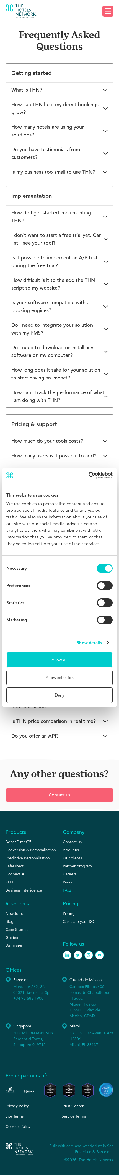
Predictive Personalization (28, 857)
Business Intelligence (24, 890)
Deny (59, 695)
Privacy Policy (17, 1105)
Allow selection (60, 677)
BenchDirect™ (18, 841)
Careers (69, 874)
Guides (12, 937)
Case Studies (17, 929)
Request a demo (59, 11)
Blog (10, 921)
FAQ (67, 890)
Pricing (69, 913)
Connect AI (15, 874)
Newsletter (15, 913)
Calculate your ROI (79, 921)
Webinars (14, 945)
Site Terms (15, 1116)
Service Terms (74, 1116)
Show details (89, 642)
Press (67, 882)
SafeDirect (15, 865)
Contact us (59, 795)
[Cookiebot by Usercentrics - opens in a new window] (88, 475)
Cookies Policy (18, 1126)
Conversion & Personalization (31, 849)
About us (71, 849)
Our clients (72, 857)
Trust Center (73, 1105)
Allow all (59, 659)
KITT (10, 882)
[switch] (105, 585)
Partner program (77, 865)
